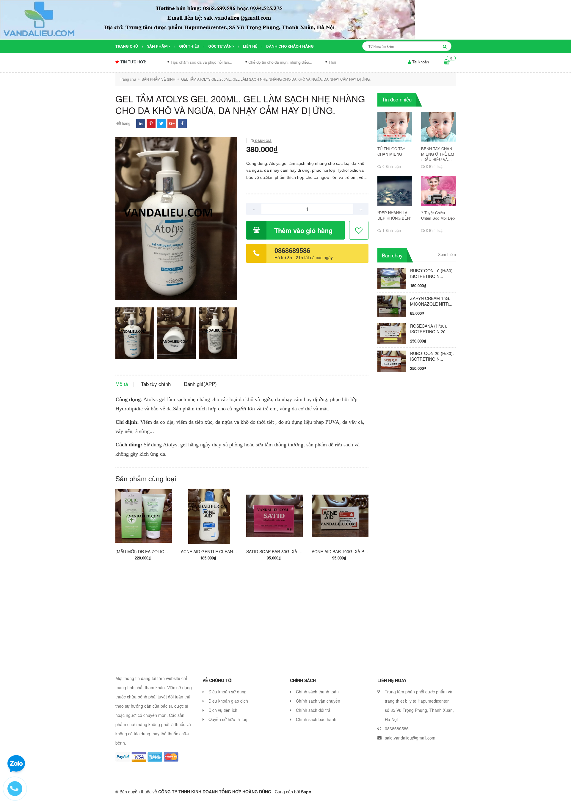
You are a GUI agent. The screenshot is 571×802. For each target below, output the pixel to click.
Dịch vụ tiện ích (222, 710)
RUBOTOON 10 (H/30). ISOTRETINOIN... (432, 273)
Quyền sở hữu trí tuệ (227, 719)
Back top (472, 792)
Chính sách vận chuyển (318, 701)
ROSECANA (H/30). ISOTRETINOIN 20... (429, 328)
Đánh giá (263, 140)
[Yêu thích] (359, 230)
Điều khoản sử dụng (227, 692)
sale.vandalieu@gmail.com (410, 738)
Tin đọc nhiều (397, 99)
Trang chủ (126, 46)
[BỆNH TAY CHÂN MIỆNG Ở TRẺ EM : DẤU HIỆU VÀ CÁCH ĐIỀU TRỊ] (438, 127)
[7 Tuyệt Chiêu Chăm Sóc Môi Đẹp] (438, 191)
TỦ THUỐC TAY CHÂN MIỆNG (391, 151)
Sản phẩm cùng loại (145, 478)
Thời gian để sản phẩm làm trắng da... (324, 62)
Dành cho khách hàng (290, 46)
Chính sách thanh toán (317, 692)
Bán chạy (392, 255)
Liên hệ (250, 46)
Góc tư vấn (220, 46)
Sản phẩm (158, 46)
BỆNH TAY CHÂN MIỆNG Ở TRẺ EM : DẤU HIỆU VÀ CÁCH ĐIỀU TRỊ (437, 154)
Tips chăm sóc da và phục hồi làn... (164, 62)
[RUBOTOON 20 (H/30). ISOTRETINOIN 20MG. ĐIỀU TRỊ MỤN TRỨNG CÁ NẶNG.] (391, 361)
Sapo (306, 792)
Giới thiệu (189, 46)
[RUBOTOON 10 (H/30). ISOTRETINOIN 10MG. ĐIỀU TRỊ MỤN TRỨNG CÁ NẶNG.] (391, 278)
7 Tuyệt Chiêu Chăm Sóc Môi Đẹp (438, 215)
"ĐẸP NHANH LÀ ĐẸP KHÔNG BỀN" (394, 215)
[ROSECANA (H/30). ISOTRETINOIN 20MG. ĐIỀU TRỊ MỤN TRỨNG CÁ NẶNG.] (391, 333)
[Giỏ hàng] (447, 62)
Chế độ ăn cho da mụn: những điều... (243, 62)
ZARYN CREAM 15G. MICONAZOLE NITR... (431, 301)
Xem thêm (447, 254)
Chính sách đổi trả (313, 710)
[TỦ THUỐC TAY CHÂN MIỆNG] (394, 127)
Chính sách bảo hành (316, 719)
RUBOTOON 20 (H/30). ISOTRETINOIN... (432, 356)
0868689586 (292, 250)
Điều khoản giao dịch (228, 701)
